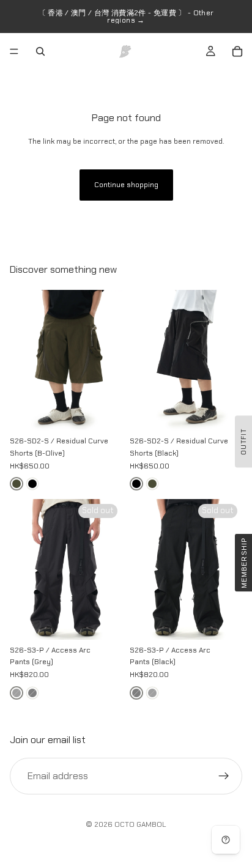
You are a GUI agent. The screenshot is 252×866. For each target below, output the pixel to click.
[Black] (32, 484)
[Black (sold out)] (32, 693)
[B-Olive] (16, 484)
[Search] (40, 51)
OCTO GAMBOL (140, 824)
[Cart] (237, 51)
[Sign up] (224, 775)
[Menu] (14, 51)
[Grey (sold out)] (16, 693)
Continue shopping (126, 185)
